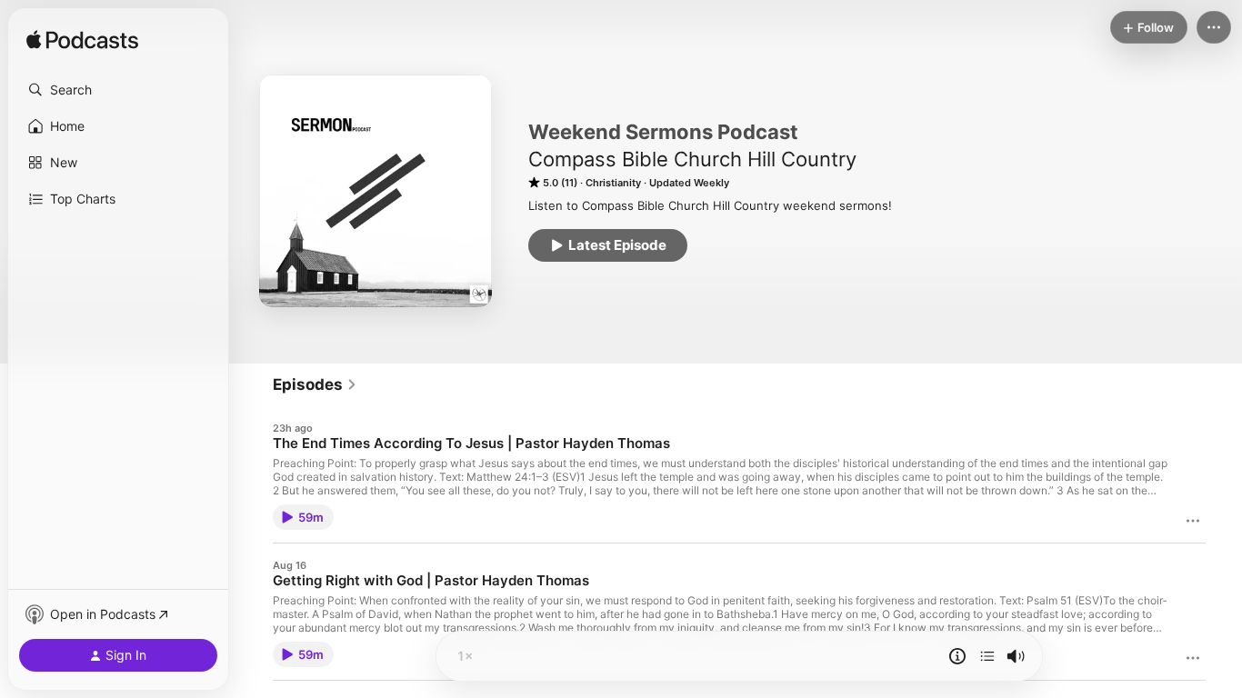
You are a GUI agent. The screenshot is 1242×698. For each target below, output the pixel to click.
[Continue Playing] (987, 656)
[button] (118, 90)
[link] (315, 384)
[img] (82, 41)
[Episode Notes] (957, 656)
